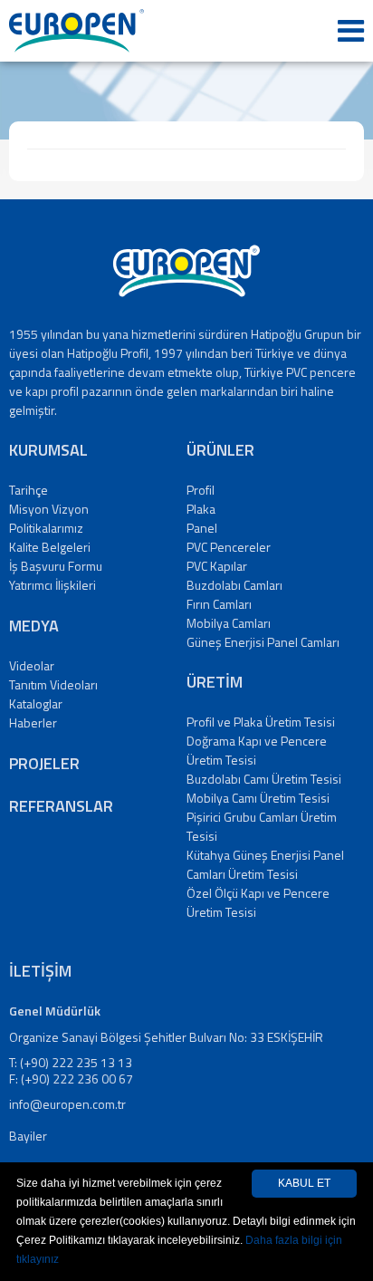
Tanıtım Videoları (53, 684)
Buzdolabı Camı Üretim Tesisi (263, 778)
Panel (201, 527)
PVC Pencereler (228, 546)
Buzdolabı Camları (234, 584)
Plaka (200, 508)
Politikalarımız (46, 527)
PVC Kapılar (216, 565)
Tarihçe (28, 489)
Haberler (33, 722)
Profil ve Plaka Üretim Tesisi (260, 721)
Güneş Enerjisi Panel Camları (263, 641)
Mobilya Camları (228, 622)
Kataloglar (35, 703)
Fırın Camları (219, 603)
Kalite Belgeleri (50, 546)
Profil (200, 489)
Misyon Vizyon (49, 508)
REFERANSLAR (61, 806)
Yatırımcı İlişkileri (52, 584)
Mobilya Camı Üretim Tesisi (258, 797)
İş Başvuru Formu (55, 565)
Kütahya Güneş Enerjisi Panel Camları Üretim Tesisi (265, 864)
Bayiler (28, 1135)
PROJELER (44, 763)
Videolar (31, 665)
